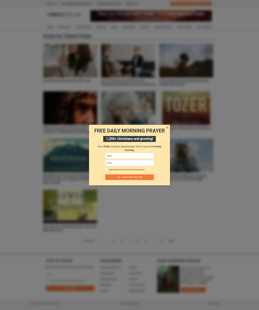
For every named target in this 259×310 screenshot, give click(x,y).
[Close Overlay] (167, 127)
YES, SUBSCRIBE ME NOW (130, 177)
